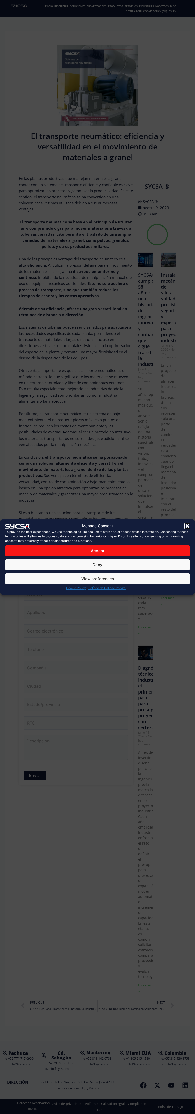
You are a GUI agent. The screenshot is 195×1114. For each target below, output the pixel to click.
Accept (97, 550)
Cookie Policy (76, 588)
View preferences (97, 578)
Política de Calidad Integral (107, 588)
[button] (187, 526)
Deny (97, 564)
